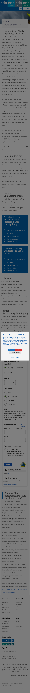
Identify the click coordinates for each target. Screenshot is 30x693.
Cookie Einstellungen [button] (15, 352)
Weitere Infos (15, 357)
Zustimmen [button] (11, 349)
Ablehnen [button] (18, 349)
